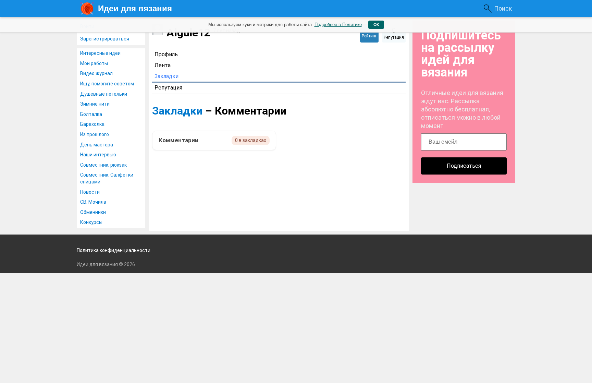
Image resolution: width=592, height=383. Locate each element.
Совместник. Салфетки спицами (106, 178)
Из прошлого (94, 134)
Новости (90, 192)
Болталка (91, 114)
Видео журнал (96, 73)
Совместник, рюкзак (103, 165)
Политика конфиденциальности (113, 250)
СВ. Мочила (93, 202)
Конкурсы (91, 222)
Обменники (93, 212)
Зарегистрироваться (104, 38)
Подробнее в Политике (338, 24)
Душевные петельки (103, 94)
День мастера (96, 144)
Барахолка (92, 124)
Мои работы (94, 63)
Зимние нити (95, 104)
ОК (376, 24)
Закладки (177, 110)
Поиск (503, 8)
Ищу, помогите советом (107, 83)
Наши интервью (98, 154)
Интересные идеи (100, 53)
